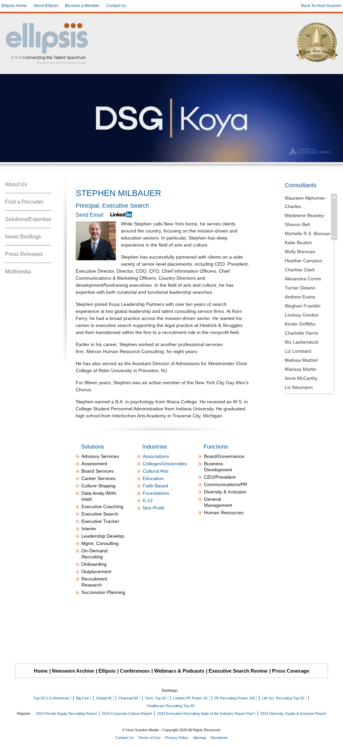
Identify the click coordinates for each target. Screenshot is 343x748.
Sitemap (199, 738)
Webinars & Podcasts (179, 671)
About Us (16, 184)
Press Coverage (290, 671)
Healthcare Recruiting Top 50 (170, 706)
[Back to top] (333, 738)
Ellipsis (107, 671)
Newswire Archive (73, 671)
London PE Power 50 (190, 698)
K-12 (148, 500)
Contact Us (116, 5)
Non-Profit (153, 508)
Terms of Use (149, 738)
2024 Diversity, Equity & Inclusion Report (293, 713)
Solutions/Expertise (28, 219)
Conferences (135, 671)
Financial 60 (128, 698)
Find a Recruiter (24, 202)
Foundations (156, 493)
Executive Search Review (238, 671)
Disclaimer (219, 738)
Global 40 (104, 698)
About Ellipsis (45, 5)
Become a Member (82, 5)
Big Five (82, 698)
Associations (156, 456)
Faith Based (155, 485)
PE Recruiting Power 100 (234, 698)
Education (153, 478)
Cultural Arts (155, 471)
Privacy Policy (176, 738)
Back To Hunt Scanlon (321, 5)
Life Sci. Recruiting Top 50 (283, 698)
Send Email (90, 215)
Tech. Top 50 (155, 698)
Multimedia (18, 271)
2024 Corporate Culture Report (127, 713)
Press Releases (24, 254)
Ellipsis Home (14, 5)
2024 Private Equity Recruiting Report (66, 713)
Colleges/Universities (165, 463)
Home (41, 671)
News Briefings (23, 237)
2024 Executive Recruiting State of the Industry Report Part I (206, 713)
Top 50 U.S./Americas (51, 698)
